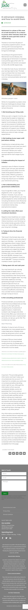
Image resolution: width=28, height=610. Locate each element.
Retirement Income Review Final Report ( (10, 353)
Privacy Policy (6, 511)
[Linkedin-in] (10, 538)
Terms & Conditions (8, 514)
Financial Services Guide (9, 507)
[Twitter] (6, 538)
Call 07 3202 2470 (7, 520)
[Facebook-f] (2, 538)
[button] (25, 5)
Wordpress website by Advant (14, 606)
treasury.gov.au (21, 353)
